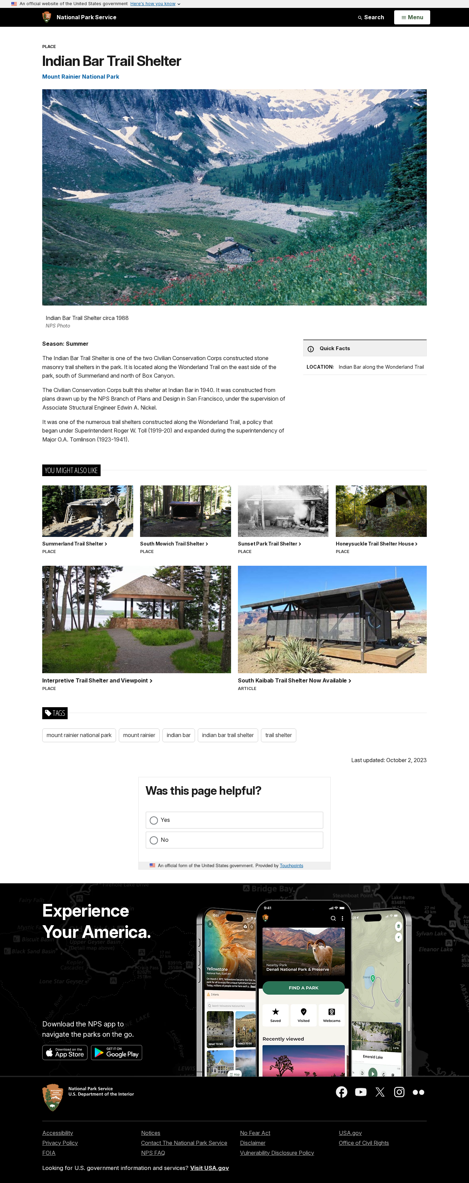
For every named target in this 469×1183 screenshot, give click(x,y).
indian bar (179, 735)
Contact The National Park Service (184, 1142)
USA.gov (350, 1132)
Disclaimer (252, 1142)
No (165, 839)
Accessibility (57, 1132)
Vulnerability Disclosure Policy (277, 1152)
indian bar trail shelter (228, 735)
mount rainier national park (79, 735)
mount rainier (139, 735)
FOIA (49, 1152)
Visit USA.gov (209, 1167)
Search (373, 17)
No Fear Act (255, 1132)
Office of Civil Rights (364, 1142)
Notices (150, 1132)
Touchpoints (291, 865)
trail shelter (278, 735)
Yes (165, 819)
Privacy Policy (60, 1142)
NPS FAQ (153, 1152)
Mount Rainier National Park (80, 76)
